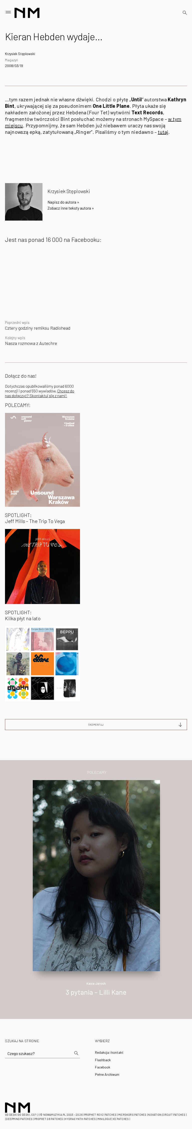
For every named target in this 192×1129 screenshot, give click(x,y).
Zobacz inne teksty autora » (71, 208)
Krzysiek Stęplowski (20, 54)
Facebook (102, 1067)
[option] (96, 893)
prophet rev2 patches (100, 1114)
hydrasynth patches (80, 1118)
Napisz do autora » (63, 202)
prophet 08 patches (48, 1118)
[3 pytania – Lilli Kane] (96, 875)
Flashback (103, 1060)
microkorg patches (132, 1114)
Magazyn (11, 60)
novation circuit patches (166, 1114)
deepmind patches (19, 1118)
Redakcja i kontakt (109, 1052)
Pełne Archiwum (107, 1074)
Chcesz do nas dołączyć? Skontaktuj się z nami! (39, 393)
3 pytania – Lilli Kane (96, 992)
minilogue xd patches (113, 1118)
